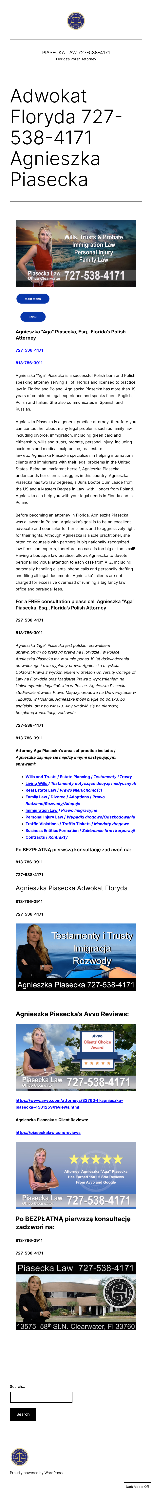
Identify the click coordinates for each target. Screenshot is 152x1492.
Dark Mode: (134, 1487)
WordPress (54, 1473)
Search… (17, 1386)
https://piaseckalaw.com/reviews (48, 1132)
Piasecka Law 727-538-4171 (76, 52)
